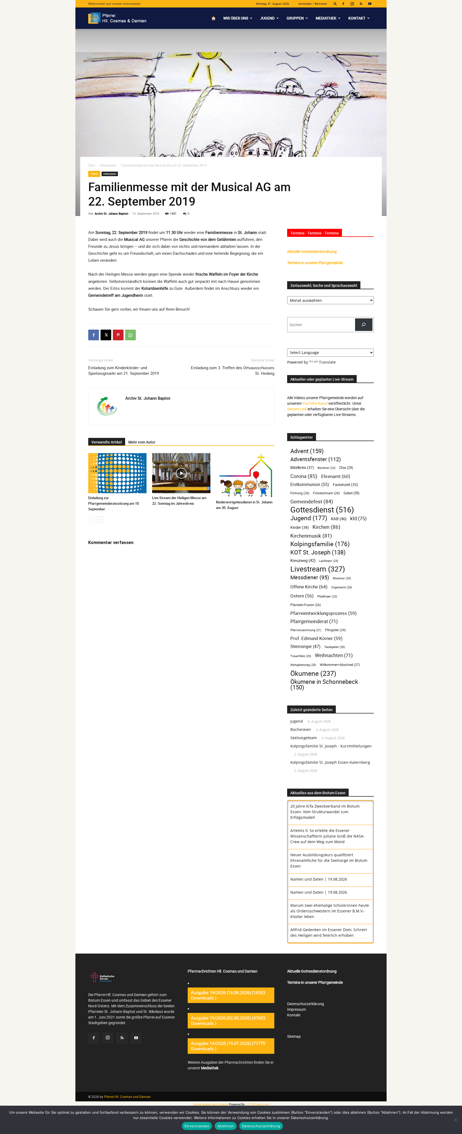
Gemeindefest (311, 501)
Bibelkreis (302, 467)
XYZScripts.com (258, 1104)
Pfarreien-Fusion (305, 605)
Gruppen (295, 18)
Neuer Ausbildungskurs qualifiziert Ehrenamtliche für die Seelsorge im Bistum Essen (328, 860)
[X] (106, 335)
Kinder (299, 527)
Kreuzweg (302, 560)
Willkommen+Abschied (340, 664)
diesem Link (297, 408)
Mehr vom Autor (141, 442)
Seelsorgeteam (303, 737)
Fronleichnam (326, 493)
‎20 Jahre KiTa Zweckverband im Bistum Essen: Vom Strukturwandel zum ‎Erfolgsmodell (325, 812)
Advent (307, 451)
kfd (358, 518)
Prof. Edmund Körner (316, 638)
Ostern (302, 596)
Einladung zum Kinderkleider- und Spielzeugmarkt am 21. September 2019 (123, 370)
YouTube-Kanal (315, 403)
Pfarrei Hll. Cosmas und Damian (127, 1096)
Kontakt (356, 18)
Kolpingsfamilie (320, 544)
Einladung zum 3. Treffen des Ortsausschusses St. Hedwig (232, 370)
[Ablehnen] (455, 1120)
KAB (338, 518)
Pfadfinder (327, 596)
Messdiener (309, 577)
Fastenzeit (345, 484)
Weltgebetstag (303, 665)
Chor (346, 467)
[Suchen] (363, 324)
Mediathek (326, 18)
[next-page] (100, 519)
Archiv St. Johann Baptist (111, 213)
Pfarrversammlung (305, 630)
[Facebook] (343, 3)
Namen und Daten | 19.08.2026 (318, 879)
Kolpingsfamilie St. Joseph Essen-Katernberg (330, 762)
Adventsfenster (315, 459)
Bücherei (327, 468)
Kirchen (326, 527)
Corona (303, 476)
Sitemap (294, 1036)
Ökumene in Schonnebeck (324, 684)
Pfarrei (94, 174)
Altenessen (108, 165)
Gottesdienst (322, 509)
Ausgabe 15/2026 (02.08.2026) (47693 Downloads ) (228, 1020)
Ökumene (313, 673)
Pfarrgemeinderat (314, 621)
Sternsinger (305, 646)
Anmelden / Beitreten (312, 4)
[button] (335, 4)
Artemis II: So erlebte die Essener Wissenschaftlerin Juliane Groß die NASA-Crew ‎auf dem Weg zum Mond (327, 836)
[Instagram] (352, 3)
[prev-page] (91, 519)
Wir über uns (235, 18)
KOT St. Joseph (318, 552)
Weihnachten (334, 655)
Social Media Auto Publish (210, 1104)
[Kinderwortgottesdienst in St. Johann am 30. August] (245, 475)
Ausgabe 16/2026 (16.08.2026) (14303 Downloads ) (228, 995)
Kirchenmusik (311, 535)
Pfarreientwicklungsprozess (323, 613)
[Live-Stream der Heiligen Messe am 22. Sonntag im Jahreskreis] (181, 473)
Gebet (352, 493)
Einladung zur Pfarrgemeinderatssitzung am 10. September (114, 503)
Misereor (342, 578)
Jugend (267, 18)
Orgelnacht (341, 587)
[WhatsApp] (130, 335)
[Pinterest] (118, 335)
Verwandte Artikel (106, 442)
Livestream (317, 569)
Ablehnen (225, 1126)
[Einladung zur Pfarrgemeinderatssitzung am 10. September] (117, 473)
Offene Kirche (309, 586)
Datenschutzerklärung (305, 1003)
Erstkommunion (309, 484)
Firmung (299, 493)
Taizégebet (334, 647)
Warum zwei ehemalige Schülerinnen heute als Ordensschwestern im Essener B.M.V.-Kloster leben (329, 911)
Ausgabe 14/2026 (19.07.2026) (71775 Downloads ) (228, 1046)
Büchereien (300, 729)
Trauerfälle (300, 656)
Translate (327, 362)
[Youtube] (370, 3)
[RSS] (361, 3)
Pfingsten (335, 630)
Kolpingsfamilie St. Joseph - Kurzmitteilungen (331, 746)
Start (91, 165)
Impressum (296, 1009)
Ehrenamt (335, 476)
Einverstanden (196, 1126)
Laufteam (328, 561)
